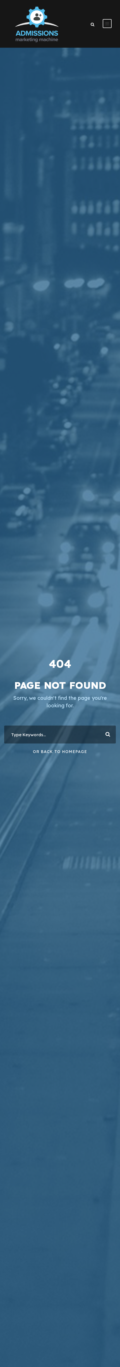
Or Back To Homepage (60, 751)
